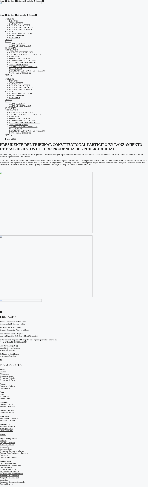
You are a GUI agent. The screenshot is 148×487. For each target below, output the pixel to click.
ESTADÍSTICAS (15, 69)
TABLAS (8, 40)
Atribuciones (4, 374)
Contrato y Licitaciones (8, 457)
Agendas (3, 441)
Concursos (4, 455)
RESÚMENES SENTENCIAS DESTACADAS (27, 71)
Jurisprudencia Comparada (9, 478)
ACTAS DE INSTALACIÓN (20, 46)
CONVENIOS (14, 38)
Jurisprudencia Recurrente (18, 65)
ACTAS (8, 42)
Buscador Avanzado (7, 421)
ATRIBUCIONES (16, 23)
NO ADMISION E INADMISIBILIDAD (24, 63)
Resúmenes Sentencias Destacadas (12, 482)
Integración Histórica (7, 378)
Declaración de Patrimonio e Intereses (14, 453)
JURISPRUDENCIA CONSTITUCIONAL (25, 54)
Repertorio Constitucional (9, 472)
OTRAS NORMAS (16, 35)
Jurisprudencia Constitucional (11, 465)
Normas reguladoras (7, 386)
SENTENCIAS (10, 48)
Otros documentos (6, 431)
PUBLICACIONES (12, 50)
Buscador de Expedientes (9, 418)
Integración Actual (6, 376)
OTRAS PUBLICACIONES (20, 73)
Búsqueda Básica (6, 404)
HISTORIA (13, 21)
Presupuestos (4, 447)
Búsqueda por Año (7, 410)
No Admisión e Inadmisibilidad (11, 474)
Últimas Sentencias (7, 412)
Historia (3, 372)
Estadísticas (4, 480)
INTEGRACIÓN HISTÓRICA (21, 27)
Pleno (2, 394)
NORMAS (9, 31)
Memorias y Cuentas (7, 427)
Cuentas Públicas (6, 467)
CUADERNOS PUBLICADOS (21, 52)
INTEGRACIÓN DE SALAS (20, 29)
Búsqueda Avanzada (7, 406)
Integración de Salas (7, 380)
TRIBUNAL (9, 19)
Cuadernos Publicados (8, 463)
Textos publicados (6, 429)
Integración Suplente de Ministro (12, 451)
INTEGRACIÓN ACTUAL (19, 25)
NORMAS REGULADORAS (20, 33)
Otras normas (5, 388)
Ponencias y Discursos (8, 469)
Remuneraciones (6, 449)
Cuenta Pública (14, 56)
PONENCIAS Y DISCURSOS (20, 58)
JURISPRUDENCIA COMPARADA (23, 67)
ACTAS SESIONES (17, 44)
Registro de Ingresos (7, 443)
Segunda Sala (5, 398)
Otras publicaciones (7, 484)
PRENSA (8, 75)
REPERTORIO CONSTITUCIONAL (23, 60)
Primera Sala (4, 396)
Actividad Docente (7, 445)
